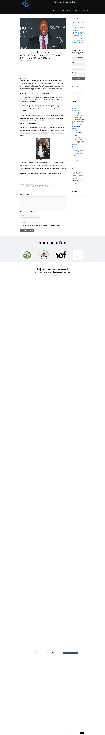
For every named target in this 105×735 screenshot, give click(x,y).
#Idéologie (74, 144)
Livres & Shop (75, 10)
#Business (24, 184)
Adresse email (54, 650)
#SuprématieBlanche (78, 153)
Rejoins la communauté (71, 653)
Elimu (26, 178)
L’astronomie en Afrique (77, 42)
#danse (75, 106)
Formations (55, 10)
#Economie (76, 117)
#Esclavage (76, 132)
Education (76, 157)
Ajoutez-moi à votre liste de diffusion (28, 211)
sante (73, 158)
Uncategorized (75, 160)
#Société (74, 146)
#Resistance (78, 137)
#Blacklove (74, 108)
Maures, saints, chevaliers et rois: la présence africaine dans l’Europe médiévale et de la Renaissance (78, 175)
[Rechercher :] (78, 93)
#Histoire (74, 128)
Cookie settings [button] (75, 733)
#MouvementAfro (78, 139)
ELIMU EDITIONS (69, 10)
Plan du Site (86, 10)
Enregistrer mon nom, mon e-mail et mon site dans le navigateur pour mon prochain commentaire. (41, 226)
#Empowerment (76, 124)
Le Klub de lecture (62, 10)
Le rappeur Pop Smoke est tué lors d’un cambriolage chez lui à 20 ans (35, 186)
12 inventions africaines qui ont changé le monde (78, 182)
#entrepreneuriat (29, 184)
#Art (73, 105)
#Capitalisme (77, 115)
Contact (80, 10)
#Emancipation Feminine (77, 121)
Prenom (29, 650)
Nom (40, 650)
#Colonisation (77, 130)
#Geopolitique (75, 126)
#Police (75, 148)
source (21, 181)
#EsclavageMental (79, 134)
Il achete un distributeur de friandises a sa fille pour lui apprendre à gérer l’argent (38, 185)
